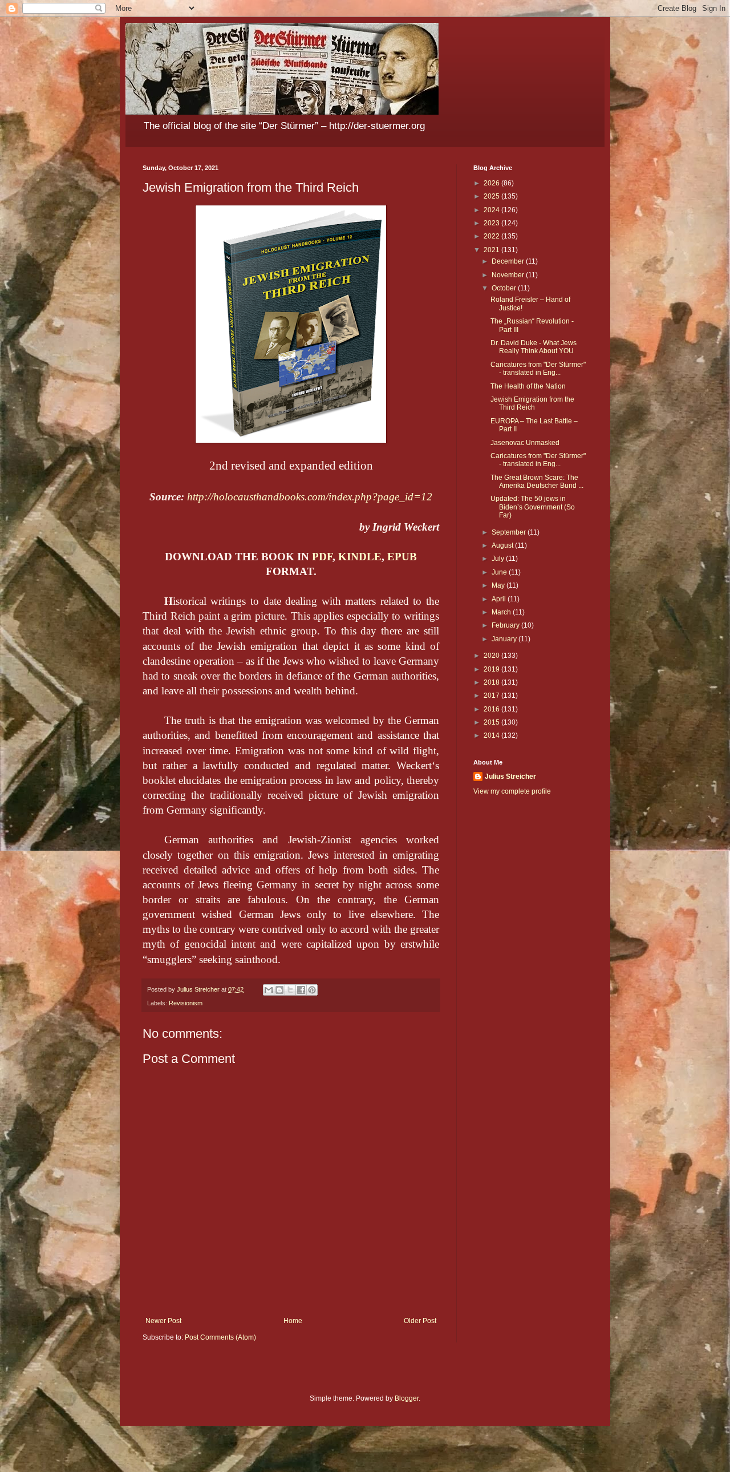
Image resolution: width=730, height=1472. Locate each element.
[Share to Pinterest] (312, 990)
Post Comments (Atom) (220, 1337)
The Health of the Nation (528, 386)
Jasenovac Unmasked (524, 443)
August (503, 545)
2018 (492, 682)
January (505, 639)
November (509, 275)
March (502, 612)
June (500, 572)
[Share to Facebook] (301, 990)
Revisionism (185, 1003)
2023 (492, 223)
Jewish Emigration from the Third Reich (532, 403)
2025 (492, 196)
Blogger (407, 1398)
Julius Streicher (510, 777)
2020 (492, 656)
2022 (492, 236)
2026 (492, 183)
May (499, 585)
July (499, 559)
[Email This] (268, 990)
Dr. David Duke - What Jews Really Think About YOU (533, 347)
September (510, 532)
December (509, 261)
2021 (492, 250)
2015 (492, 722)
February (506, 625)
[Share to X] (290, 990)
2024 (492, 210)
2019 (492, 669)
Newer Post (163, 1321)
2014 (492, 735)
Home (292, 1321)
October (505, 288)
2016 (492, 709)
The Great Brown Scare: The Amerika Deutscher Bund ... (536, 482)
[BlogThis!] (279, 990)
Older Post (420, 1321)
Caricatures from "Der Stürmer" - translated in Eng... (538, 369)
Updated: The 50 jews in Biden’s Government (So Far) (532, 507)
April (500, 599)
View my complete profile (512, 791)
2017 (492, 695)
